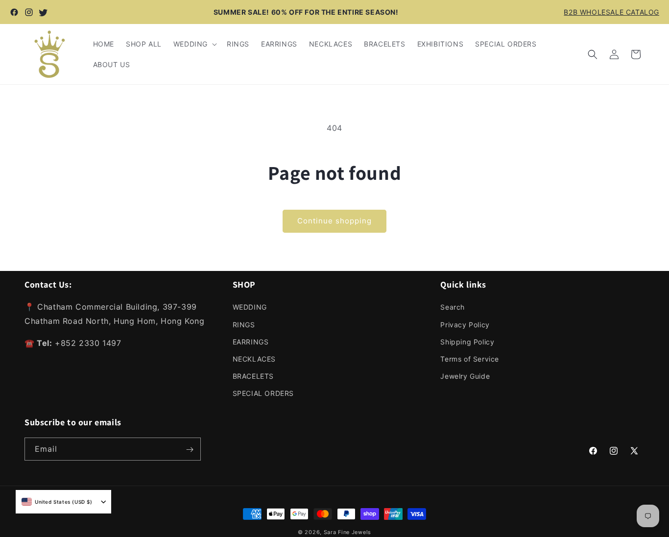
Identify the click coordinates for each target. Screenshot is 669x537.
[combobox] (57, 502)
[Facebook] (14, 12)
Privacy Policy (464, 324)
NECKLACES (254, 359)
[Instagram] (28, 12)
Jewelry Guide (465, 376)
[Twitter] (43, 12)
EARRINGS (251, 341)
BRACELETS (253, 376)
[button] (194, 44)
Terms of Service (469, 359)
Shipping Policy (467, 341)
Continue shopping (334, 220)
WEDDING (250, 307)
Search (452, 307)
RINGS (244, 324)
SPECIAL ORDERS (263, 393)
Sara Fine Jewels (347, 532)
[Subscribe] (189, 449)
